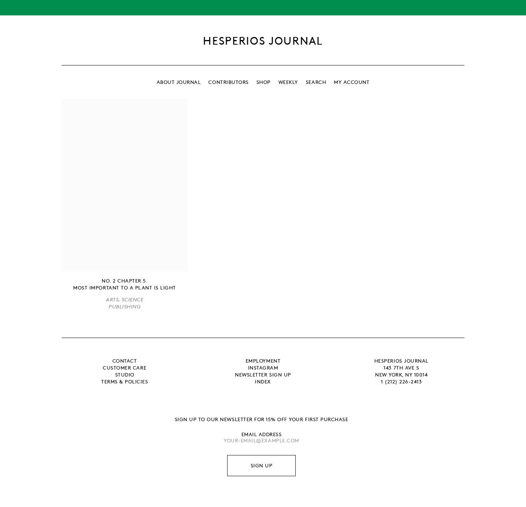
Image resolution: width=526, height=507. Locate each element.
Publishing (125, 307)
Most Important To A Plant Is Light (124, 287)
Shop (263, 82)
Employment (263, 360)
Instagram (263, 367)
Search (316, 82)
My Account (351, 82)
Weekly (288, 82)
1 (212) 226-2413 (401, 381)
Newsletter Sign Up (263, 374)
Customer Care (124, 367)
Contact (124, 360)
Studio (124, 374)
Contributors (228, 82)
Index (263, 381)
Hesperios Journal (263, 40)
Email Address (261, 434)
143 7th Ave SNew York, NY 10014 (401, 371)
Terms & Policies (124, 381)
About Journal (179, 82)
